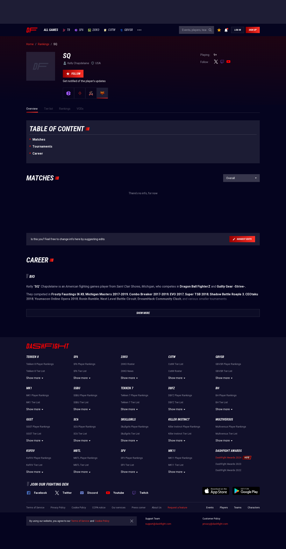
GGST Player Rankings (38, 426)
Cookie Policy (79, 507)
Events (210, 507)
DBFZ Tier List (175, 402)
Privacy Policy (58, 507)
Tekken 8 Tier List (35, 371)
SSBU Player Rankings (85, 395)
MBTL (77, 451)
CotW (111, 29)
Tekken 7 (127, 388)
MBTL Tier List (81, 465)
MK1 (29, 388)
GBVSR (128, 29)
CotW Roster (175, 371)
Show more (33, 377)
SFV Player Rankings (132, 458)
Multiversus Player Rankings (231, 426)
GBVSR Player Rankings (228, 364)
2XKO (95, 29)
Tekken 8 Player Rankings (40, 364)
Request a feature (177, 507)
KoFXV (30, 451)
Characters (254, 507)
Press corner (139, 507)
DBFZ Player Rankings (180, 395)
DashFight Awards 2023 (228, 464)
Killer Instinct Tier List (179, 433)
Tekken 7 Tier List (130, 402)
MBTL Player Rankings (85, 458)
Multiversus (224, 419)
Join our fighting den (49, 484)
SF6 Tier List (80, 371)
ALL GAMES (51, 29)
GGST (29, 419)
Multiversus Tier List (226, 433)
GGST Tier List (33, 433)
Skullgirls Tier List (130, 433)
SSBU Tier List (81, 402)
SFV (123, 451)
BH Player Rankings (226, 395)
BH (217, 388)
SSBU (77, 388)
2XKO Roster (128, 364)
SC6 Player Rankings (85, 426)
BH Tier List (222, 402)
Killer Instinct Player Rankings (184, 426)
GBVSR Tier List (224, 371)
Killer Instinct (178, 419)
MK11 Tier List (175, 465)
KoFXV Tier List (34, 465)
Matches (38, 139)
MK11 (171, 451)
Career (37, 153)
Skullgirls (128, 419)
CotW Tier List (175, 364)
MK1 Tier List (33, 402)
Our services (118, 507)
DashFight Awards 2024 (228, 457)
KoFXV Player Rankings (38, 458)
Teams (237, 507)
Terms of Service (35, 507)
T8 (68, 29)
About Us (156, 507)
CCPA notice (98, 507)
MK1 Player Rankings (37, 395)
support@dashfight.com (158, 524)
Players (224, 507)
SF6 (81, 29)
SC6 (76, 419)
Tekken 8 (32, 357)
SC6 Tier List (80, 433)
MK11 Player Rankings (180, 458)
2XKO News (127, 371)
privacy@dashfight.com (215, 524)
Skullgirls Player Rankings (134, 426)
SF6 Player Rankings (84, 364)
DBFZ (171, 388)
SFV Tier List (127, 465)
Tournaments (42, 146)
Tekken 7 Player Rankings (134, 395)
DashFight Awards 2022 (228, 470)
